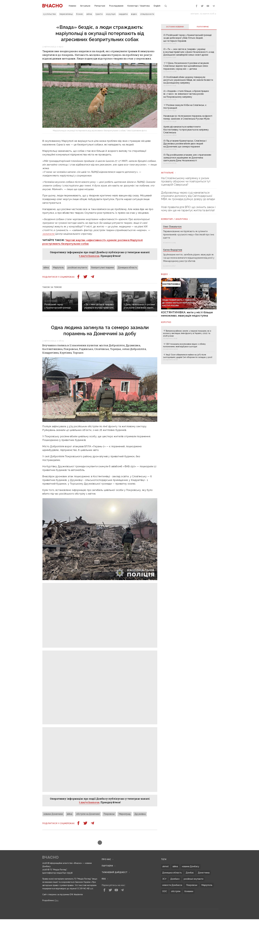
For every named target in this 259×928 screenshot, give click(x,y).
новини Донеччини (53, 883)
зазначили (48, 233)
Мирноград (124, 883)
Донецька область (127, 267)
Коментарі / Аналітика (138, 6)
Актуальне (85, 6)
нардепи (123, 14)
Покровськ (109, 883)
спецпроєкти (147, 14)
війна (89, 14)
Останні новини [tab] (175, 27)
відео (134, 14)
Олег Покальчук (172, 226)
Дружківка (140, 883)
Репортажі (99, 6)
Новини (72, 6)
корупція (110, 14)
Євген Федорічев (172, 249)
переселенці (66, 14)
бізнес (79, 14)
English (157, 6)
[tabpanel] (189, 98)
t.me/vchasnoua (89, 255)
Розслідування (116, 6)
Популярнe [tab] (203, 27)
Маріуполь (58, 267)
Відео (164, 274)
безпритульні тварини (102, 267)
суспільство (49, 14)
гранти (99, 14)
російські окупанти (77, 267)
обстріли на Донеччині (88, 883)
